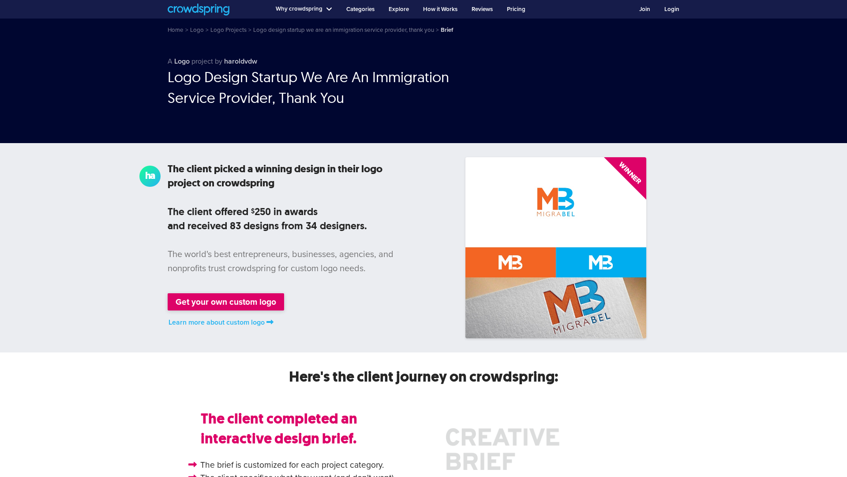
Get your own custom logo (226, 302)
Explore (399, 9)
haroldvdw (240, 61)
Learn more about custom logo (217, 322)
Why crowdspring (299, 8)
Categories (360, 9)
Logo (182, 61)
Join (644, 9)
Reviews (482, 9)
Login (671, 9)
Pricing (516, 9)
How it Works (440, 9)
